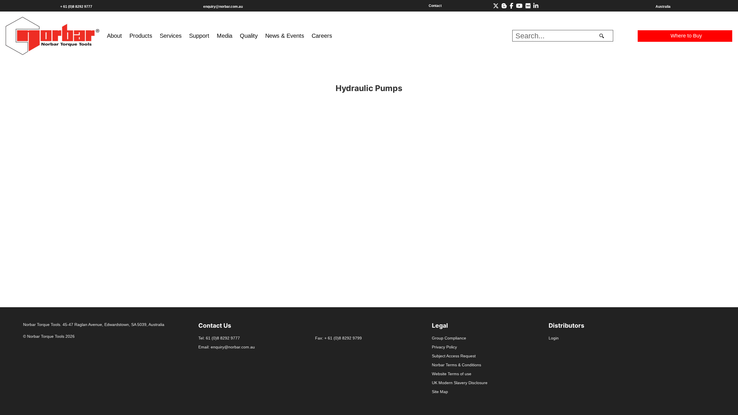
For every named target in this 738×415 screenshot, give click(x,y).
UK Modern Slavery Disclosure (459, 382)
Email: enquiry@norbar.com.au (226, 347)
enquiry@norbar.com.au (223, 7)
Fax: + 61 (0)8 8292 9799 (338, 338)
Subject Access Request (454, 356)
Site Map (440, 391)
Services (171, 36)
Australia (663, 7)
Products (140, 36)
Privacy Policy (444, 347)
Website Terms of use (451, 373)
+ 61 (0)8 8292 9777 (76, 7)
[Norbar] (52, 35)
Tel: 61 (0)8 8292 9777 (219, 338)
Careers (322, 36)
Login (554, 338)
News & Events (284, 36)
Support (199, 36)
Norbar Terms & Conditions (456, 365)
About (114, 36)
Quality (249, 36)
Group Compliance (449, 338)
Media (224, 36)
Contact (435, 6)
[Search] (602, 36)
